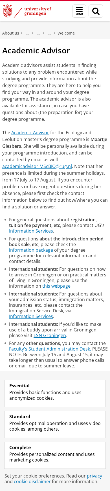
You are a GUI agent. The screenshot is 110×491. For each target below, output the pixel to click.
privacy (94, 476)
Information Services (31, 231)
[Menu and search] (79, 11)
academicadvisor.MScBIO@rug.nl (37, 166)
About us (10, 33)
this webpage (56, 286)
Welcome (66, 33)
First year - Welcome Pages (49, 33)
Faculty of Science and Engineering (27, 33)
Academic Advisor (30, 132)
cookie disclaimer (32, 481)
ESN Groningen (50, 335)
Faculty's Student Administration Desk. (50, 349)
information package (31, 250)
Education (38, 33)
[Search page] (96, 11)
